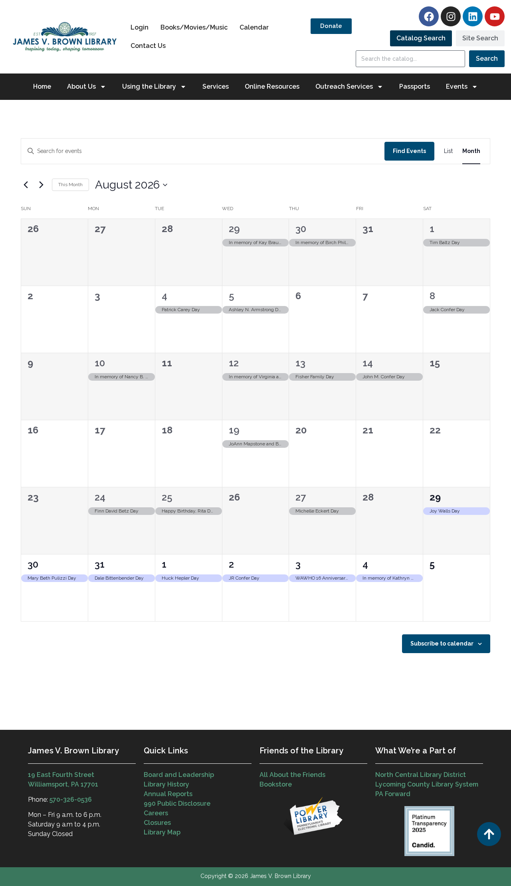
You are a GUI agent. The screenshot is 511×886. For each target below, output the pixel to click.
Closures (157, 822)
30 (300, 228)
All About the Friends (292, 775)
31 (100, 564)
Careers (156, 813)
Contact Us (148, 46)
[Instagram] (451, 16)
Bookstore (275, 784)
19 (234, 430)
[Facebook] (429, 16)
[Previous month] (25, 185)
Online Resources (272, 86)
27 (300, 497)
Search (487, 58)
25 (167, 497)
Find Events (409, 151)
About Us (81, 86)
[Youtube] (495, 16)
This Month (70, 184)
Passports (414, 86)
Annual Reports (168, 794)
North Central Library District (420, 775)
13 (300, 363)
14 (367, 363)
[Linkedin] (473, 16)
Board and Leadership (179, 775)
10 (100, 363)
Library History (166, 784)
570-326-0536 (71, 799)
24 (100, 497)
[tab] (421, 38)
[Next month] (41, 185)
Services (215, 86)
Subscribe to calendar (441, 643)
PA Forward (392, 794)
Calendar (254, 27)
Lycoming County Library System (426, 784)
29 (234, 228)
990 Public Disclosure (177, 803)
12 (234, 363)
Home (42, 86)
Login (140, 27)
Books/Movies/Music (194, 27)
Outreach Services (344, 86)
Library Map (162, 832)
